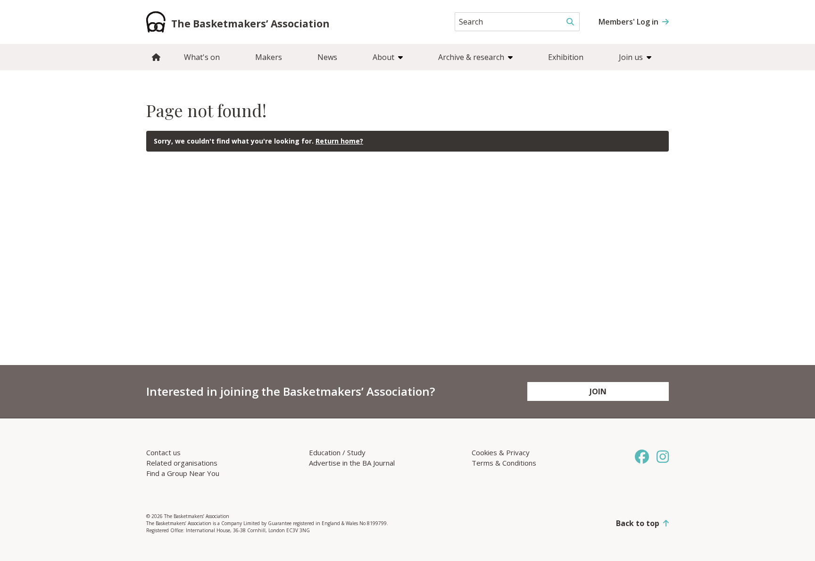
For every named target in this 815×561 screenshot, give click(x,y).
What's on (202, 57)
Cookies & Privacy (501, 452)
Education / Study (337, 452)
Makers (268, 57)
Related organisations (181, 463)
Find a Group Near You (182, 473)
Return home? (339, 140)
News (327, 57)
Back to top (637, 523)
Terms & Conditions (504, 463)
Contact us (163, 452)
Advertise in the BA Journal (352, 463)
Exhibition (565, 57)
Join (598, 391)
